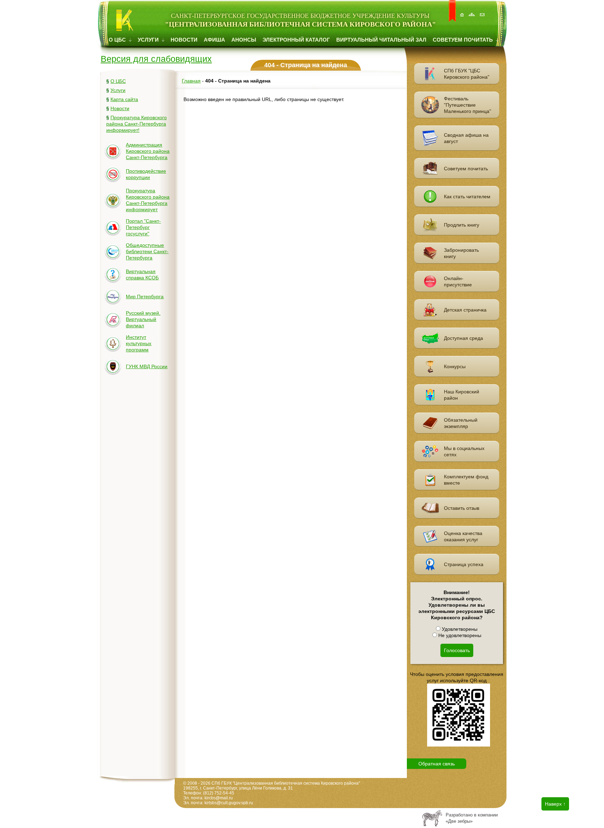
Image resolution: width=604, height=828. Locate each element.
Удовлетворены (458, 629)
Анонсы (243, 40)
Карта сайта (124, 99)
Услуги (149, 40)
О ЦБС (118, 40)
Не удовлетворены (459, 635)
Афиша (214, 40)
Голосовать (457, 650)
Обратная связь (436, 763)
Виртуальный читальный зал (381, 40)
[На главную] (462, 11)
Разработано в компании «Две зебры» (472, 818)
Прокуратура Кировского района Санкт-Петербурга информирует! (136, 124)
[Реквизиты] (483, 11)
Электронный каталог (296, 40)
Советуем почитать (463, 40)
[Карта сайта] (472, 11)
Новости (184, 40)
